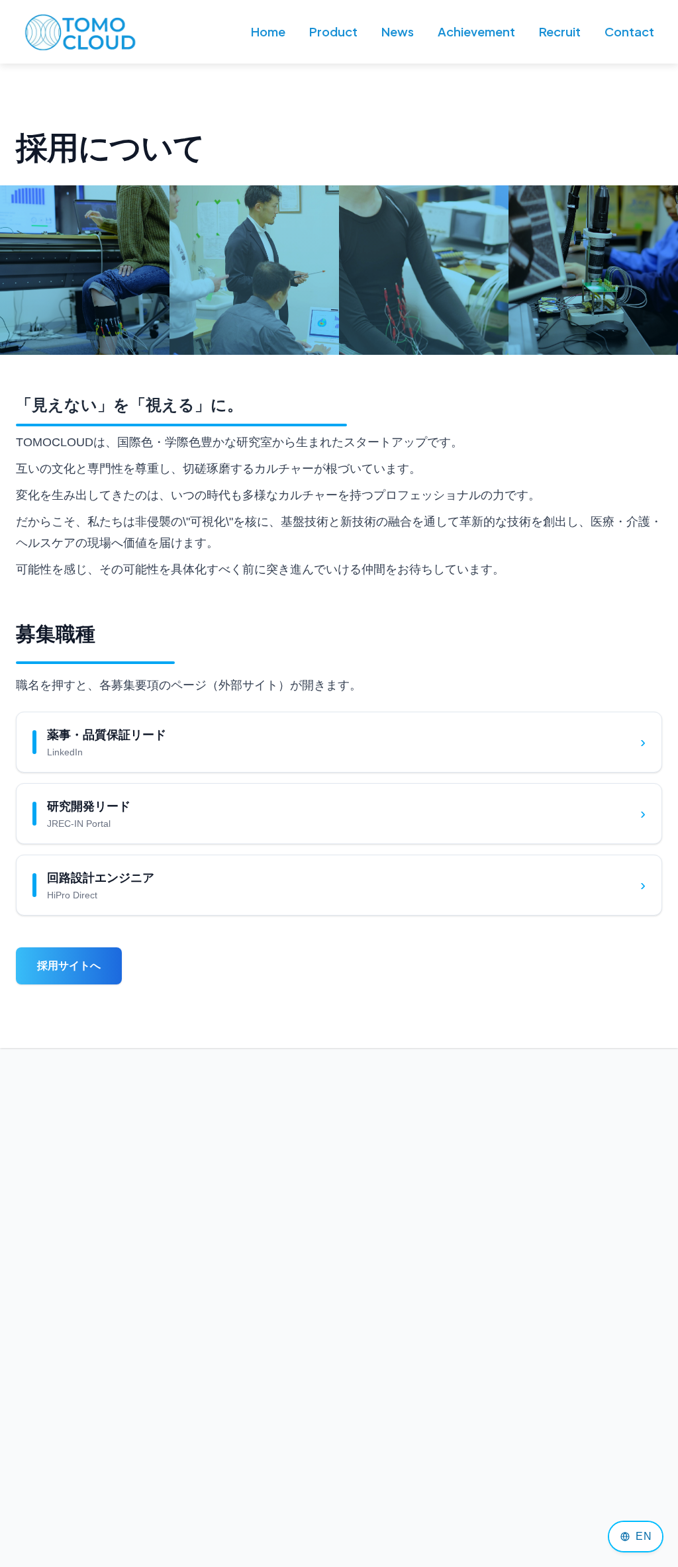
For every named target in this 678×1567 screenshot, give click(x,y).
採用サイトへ (69, 965)
